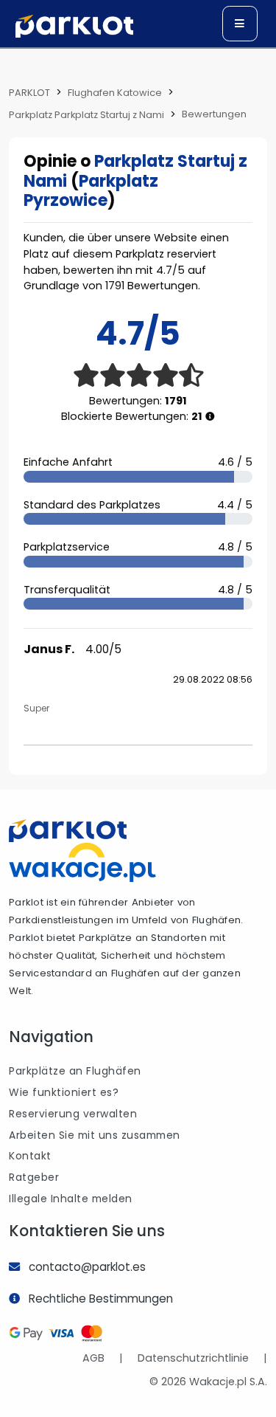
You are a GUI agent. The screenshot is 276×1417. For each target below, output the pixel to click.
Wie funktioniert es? (63, 1092)
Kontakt (30, 1155)
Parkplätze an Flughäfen (75, 1070)
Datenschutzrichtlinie (193, 1358)
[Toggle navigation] (240, 23)
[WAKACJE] (82, 861)
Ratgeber (34, 1177)
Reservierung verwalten (73, 1113)
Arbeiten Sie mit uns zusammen (94, 1135)
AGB (93, 1358)
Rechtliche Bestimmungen (101, 1298)
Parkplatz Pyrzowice (91, 191)
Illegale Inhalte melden (70, 1198)
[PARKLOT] (68, 830)
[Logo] (74, 26)
